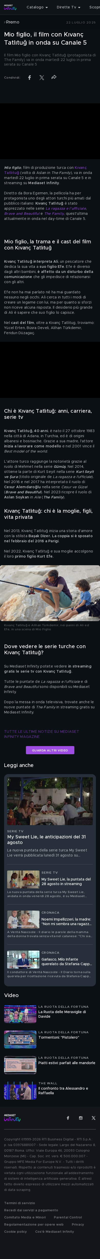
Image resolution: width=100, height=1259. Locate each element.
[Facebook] (68, 1118)
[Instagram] (80, 1118)
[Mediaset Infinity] (10, 7)
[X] (93, 1118)
